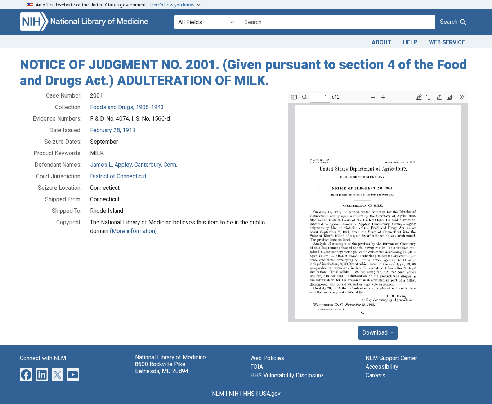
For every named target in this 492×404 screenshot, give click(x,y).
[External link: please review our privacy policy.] (26, 374)
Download (375, 332)
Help (410, 42)
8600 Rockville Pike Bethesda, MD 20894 (161, 367)
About (382, 42)
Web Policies (267, 358)
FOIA (256, 366)
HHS (249, 393)
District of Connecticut (118, 176)
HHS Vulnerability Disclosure (286, 375)
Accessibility (382, 366)
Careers (375, 375)
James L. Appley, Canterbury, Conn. (133, 164)
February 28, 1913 (112, 130)
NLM (218, 393)
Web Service (447, 42)
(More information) (133, 231)
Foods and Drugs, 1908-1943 (127, 107)
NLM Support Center (391, 358)
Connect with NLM (43, 358)
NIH (233, 393)
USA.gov (270, 393)
